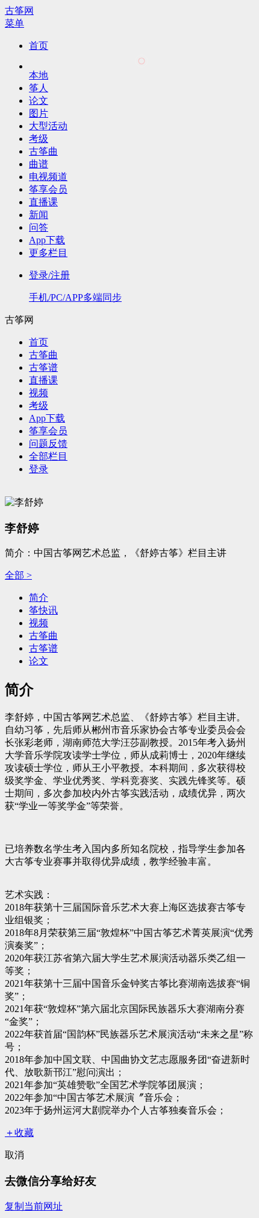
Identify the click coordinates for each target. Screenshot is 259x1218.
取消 (14, 1155)
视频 (38, 393)
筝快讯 (43, 610)
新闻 (38, 215)
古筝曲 (43, 151)
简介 (38, 597)
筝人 (38, 88)
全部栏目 (48, 456)
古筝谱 (43, 367)
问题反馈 (48, 443)
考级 (38, 138)
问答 (38, 227)
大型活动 (48, 126)
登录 (38, 469)
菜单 (14, 23)
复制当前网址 (34, 1206)
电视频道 (48, 176)
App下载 (47, 240)
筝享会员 (48, 189)
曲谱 (38, 164)
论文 (38, 100)
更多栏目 (48, 253)
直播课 (43, 202)
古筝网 (19, 10)
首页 (38, 45)
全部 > (18, 575)
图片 (38, 113)
